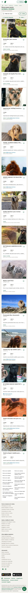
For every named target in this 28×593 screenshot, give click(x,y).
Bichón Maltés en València (8, 539)
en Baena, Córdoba (8, 9)
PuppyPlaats (19, 578)
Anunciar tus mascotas (7, 561)
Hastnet (13, 578)
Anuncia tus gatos (6, 564)
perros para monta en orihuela (20, 488)
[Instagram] (5, 569)
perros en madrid (7, 470)
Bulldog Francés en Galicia (8, 543)
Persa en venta (5, 531)
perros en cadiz (6, 477)
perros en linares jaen (20, 491)
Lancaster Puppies (6, 582)
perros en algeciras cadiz (19, 494)
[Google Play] (6, 574)
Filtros (23, 13)
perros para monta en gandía (20, 485)
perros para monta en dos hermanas (8, 489)
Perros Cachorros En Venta (8, 504)
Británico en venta (6, 523)
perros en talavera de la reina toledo (8, 483)
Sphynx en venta (5, 525)
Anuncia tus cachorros (7, 563)
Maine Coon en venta (7, 529)
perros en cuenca (19, 470)
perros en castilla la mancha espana (19, 477)
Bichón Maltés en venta (7, 507)
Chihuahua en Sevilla (6, 541)
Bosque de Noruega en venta (8, 522)
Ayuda (3, 555)
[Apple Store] (17, 574)
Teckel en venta (5, 515)
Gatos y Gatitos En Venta (8, 520)
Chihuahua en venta (6, 505)
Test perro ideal (5, 566)
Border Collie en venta (7, 513)
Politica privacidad (6, 554)
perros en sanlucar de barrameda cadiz (20, 481)
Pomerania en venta (6, 511)
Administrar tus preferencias (7, 589)
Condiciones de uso (6, 559)
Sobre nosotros (5, 552)
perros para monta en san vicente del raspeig (8, 493)
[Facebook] (3, 569)
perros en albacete (7, 486)
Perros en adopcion (6, 547)
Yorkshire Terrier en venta (8, 509)
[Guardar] (23, 40)
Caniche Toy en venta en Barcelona (10, 545)
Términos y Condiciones (18, 587)
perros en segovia (7, 480)
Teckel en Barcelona (6, 536)
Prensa (3, 557)
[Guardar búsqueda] (24, 589)
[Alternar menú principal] (2, 2)
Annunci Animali (14, 580)
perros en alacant (7, 473)
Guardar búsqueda (8, 17)
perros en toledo (7, 475)
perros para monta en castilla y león (20, 474)
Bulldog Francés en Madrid (8, 538)
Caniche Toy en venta (7, 516)
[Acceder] (26, 2)
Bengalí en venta (5, 527)
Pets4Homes (7, 578)
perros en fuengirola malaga (7, 496)
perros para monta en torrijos (20, 498)
